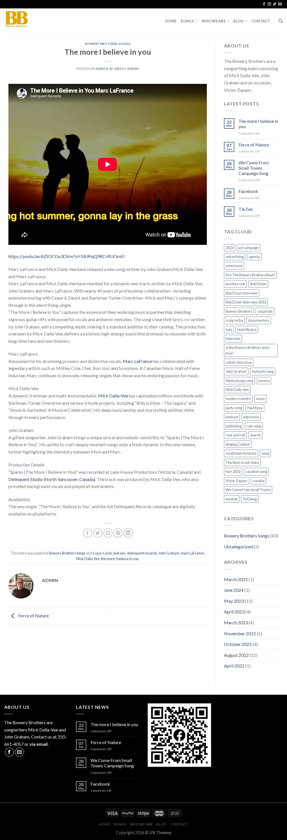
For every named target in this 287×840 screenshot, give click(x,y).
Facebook (248, 191)
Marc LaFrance (137, 361)
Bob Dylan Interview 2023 (246, 302)
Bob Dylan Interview (242, 293)
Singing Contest (238, 444)
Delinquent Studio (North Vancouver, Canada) (51, 479)
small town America (241, 453)
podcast (232, 417)
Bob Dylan (258, 284)
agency (254, 256)
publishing (234, 426)
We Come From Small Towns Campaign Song (254, 168)
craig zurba (234, 320)
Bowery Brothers (239, 311)
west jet (232, 499)
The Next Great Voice (242, 462)
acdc (108, 553)
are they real (235, 284)
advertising (235, 256)
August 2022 (236, 655)
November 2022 (240, 633)
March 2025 (236, 579)
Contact (260, 21)
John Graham (168, 553)
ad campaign (249, 247)
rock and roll (235, 435)
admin (133, 68)
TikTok (246, 209)
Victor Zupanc (236, 480)
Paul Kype (255, 408)
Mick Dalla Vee (87, 558)
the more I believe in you (119, 558)
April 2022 (234, 665)
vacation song (256, 471)
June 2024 (234, 590)
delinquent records (142, 553)
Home (171, 21)
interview (233, 338)
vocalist (259, 480)
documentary (258, 320)
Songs (187, 21)
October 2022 (238, 644)
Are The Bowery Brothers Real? (250, 275)
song (265, 453)
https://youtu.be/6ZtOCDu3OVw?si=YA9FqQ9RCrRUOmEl (66, 256)
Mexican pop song (239, 380)
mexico (264, 380)
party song (234, 408)
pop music (251, 417)
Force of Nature (33, 615)
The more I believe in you (258, 123)
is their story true (239, 362)
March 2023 (236, 622)
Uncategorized (238, 546)
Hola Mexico (246, 329)
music (260, 398)
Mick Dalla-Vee (113, 395)
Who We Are (214, 21)
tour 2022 (233, 471)
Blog (238, 21)
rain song (254, 426)
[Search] (281, 21)
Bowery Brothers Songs (108, 43)
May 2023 (234, 601)
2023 (229, 247)
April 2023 (234, 611)
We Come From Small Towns (248, 489)
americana (234, 265)
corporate (265, 311)
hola (229, 329)
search (255, 435)
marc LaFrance (192, 553)
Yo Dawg (250, 499)
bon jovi (120, 553)
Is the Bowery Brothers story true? (248, 350)
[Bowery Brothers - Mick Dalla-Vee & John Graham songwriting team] (32, 21)
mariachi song (263, 371)
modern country (238, 398)
